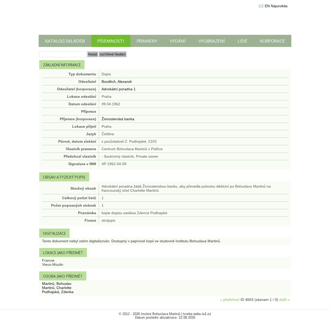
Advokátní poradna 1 (119, 89)
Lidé (242, 41)
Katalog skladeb (65, 41)
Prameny (147, 41)
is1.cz (206, 314)
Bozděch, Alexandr (117, 81)
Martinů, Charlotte (56, 288)
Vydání (178, 41)
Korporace (272, 41)
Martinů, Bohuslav (56, 283)
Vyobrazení (212, 41)
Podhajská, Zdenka (57, 292)
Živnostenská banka (118, 119)
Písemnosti (110, 41)
